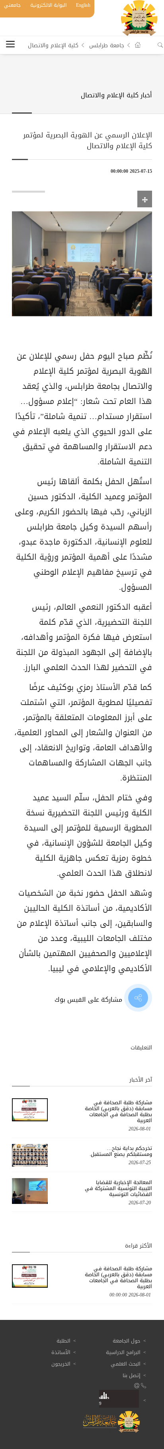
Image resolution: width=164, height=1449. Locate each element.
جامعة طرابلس (106, 45)
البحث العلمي (126, 1364)
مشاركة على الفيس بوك (89, 999)
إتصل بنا (132, 1375)
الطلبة (63, 1341)
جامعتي (12, 5)
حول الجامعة (127, 1341)
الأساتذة (60, 1352)
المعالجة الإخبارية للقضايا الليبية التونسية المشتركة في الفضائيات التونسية (118, 1188)
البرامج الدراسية (123, 1352)
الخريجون (60, 1364)
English (83, 5)
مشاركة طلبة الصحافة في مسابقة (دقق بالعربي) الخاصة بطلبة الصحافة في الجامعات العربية (118, 1111)
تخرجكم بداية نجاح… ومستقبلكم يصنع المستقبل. (121, 1151)
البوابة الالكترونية (48, 5)
